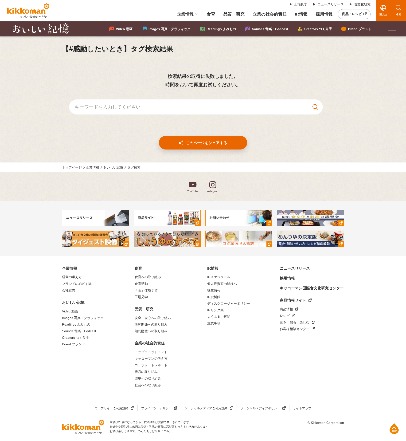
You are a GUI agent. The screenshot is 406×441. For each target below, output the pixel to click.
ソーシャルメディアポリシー (260, 408)
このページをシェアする (206, 143)
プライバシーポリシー (156, 408)
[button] (392, 28)
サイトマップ (302, 408)
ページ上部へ (394, 428)
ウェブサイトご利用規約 (111, 408)
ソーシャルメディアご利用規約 (206, 408)
